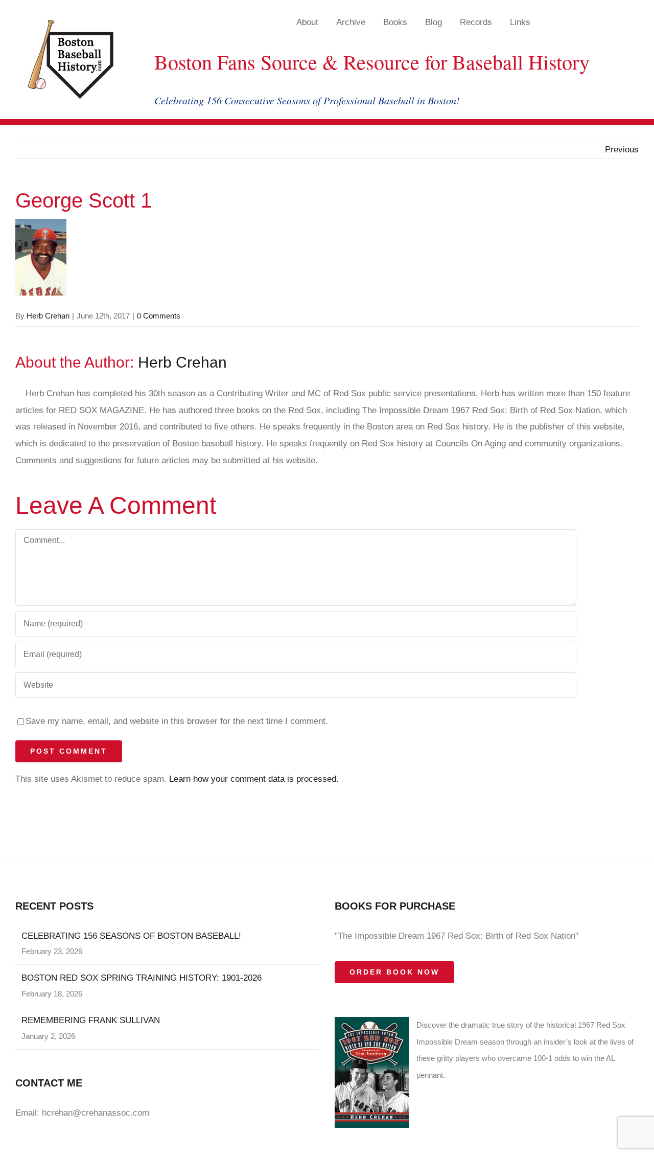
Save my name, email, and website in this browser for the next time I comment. (177, 721)
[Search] (600, 22)
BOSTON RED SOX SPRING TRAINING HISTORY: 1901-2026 (141, 978)
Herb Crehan (48, 315)
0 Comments (158, 315)
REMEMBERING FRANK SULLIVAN (90, 1020)
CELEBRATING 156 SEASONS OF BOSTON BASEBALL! (131, 936)
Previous (622, 149)
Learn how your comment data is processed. (254, 779)
